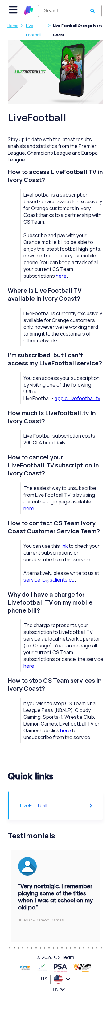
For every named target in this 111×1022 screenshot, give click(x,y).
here (61, 275)
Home (12, 26)
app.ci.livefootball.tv (77, 398)
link (64, 546)
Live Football (33, 30)
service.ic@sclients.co (49, 579)
